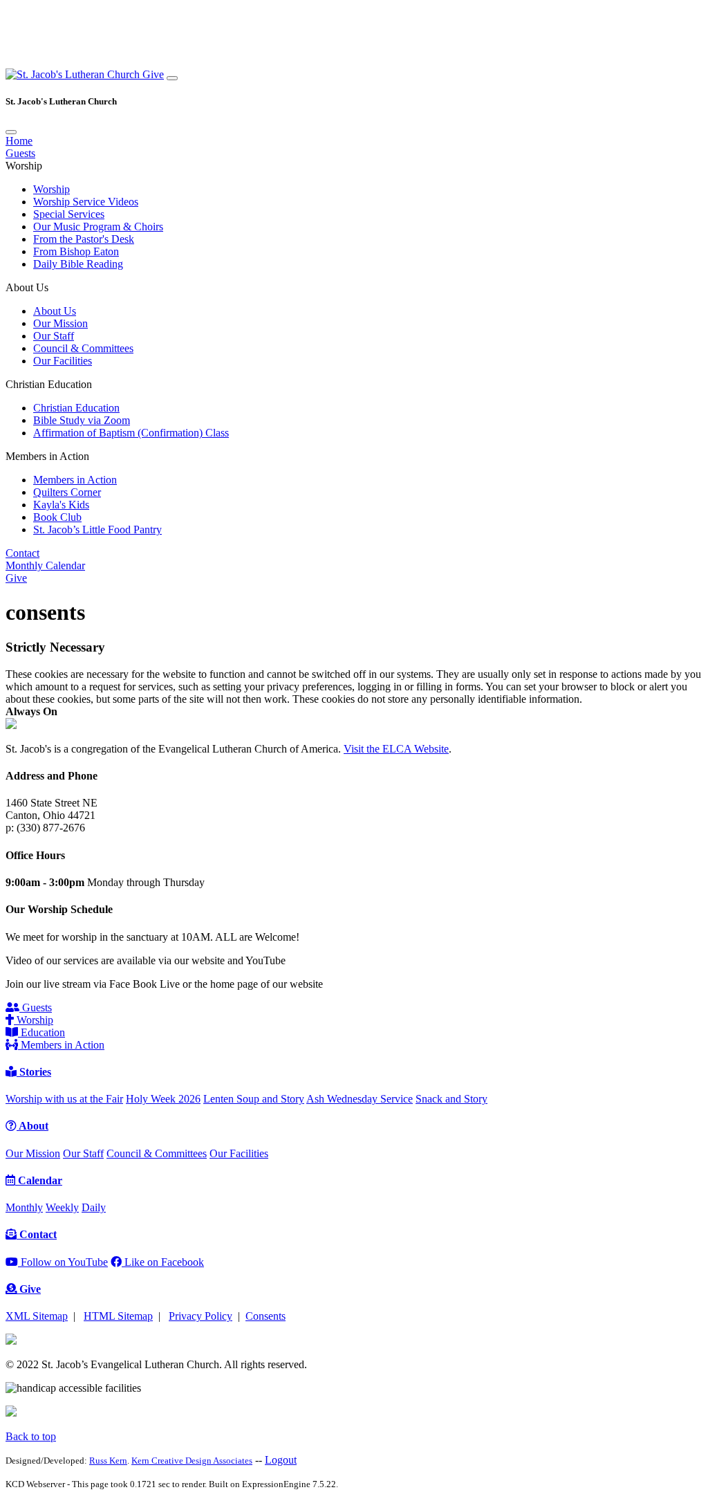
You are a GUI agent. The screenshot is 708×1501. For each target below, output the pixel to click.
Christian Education (76, 408)
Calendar (38, 1180)
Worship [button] (24, 166)
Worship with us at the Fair (64, 1099)
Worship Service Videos (85, 202)
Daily (94, 1207)
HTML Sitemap (118, 1316)
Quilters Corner (67, 492)
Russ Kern (108, 1460)
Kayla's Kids (61, 504)
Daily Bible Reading (78, 264)
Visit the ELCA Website (396, 749)
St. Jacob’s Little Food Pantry (97, 529)
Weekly (62, 1207)
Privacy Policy (200, 1316)
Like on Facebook (163, 1262)
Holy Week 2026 (163, 1099)
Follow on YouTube (63, 1262)
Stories (34, 1072)
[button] (74, 74)
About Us (54, 311)
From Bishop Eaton (76, 251)
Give (153, 74)
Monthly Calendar (45, 565)
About (32, 1126)
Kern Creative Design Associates (191, 1460)
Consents (265, 1316)
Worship (51, 189)
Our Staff (53, 336)
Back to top (31, 1436)
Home (19, 141)
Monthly (24, 1207)
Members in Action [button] (47, 456)
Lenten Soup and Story (253, 1099)
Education (41, 1032)
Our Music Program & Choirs (98, 226)
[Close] (11, 132)
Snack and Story (451, 1099)
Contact (22, 553)
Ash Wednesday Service (359, 1099)
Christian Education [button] (49, 384)
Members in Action (75, 480)
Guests (20, 153)
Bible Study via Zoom (81, 420)
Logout (281, 1460)
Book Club (57, 517)
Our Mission (60, 323)
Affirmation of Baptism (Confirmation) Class (131, 433)
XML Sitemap (37, 1316)
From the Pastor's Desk (83, 239)
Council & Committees (83, 348)
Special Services (68, 214)
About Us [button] (27, 287)
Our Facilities (62, 361)
